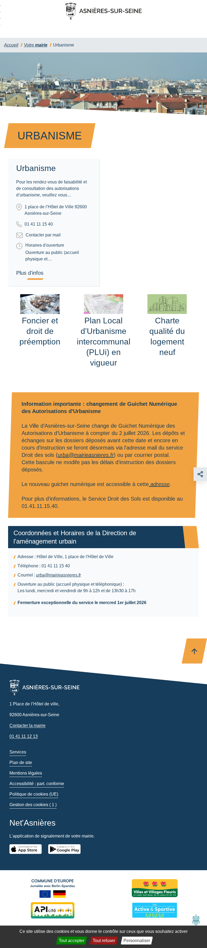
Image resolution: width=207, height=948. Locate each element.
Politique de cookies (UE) (33, 794)
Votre (35, 45)
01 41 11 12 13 (23, 736)
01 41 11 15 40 (39, 224)
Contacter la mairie (27, 725)
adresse (159, 484)
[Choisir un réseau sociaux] (200, 474)
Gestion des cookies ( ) (33, 805)
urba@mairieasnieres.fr (86, 455)
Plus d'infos (29, 273)
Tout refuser (104, 940)
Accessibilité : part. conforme (36, 784)
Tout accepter (71, 940)
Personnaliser (136, 940)
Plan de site (20, 763)
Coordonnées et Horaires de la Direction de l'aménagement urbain (74, 537)
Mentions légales (25, 773)
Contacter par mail (43, 235)
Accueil (11, 45)
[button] (196, 919)
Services (17, 752)
